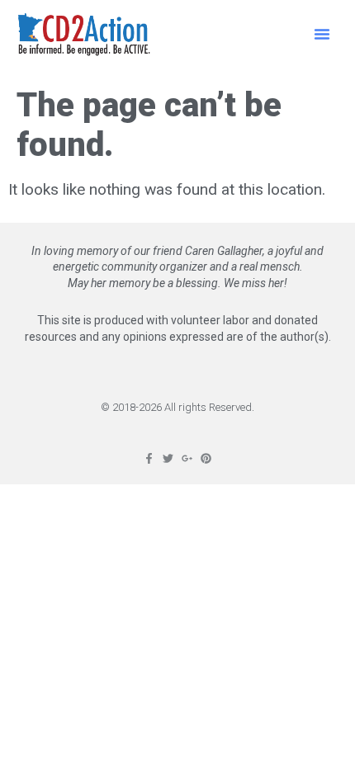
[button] (322, 33)
